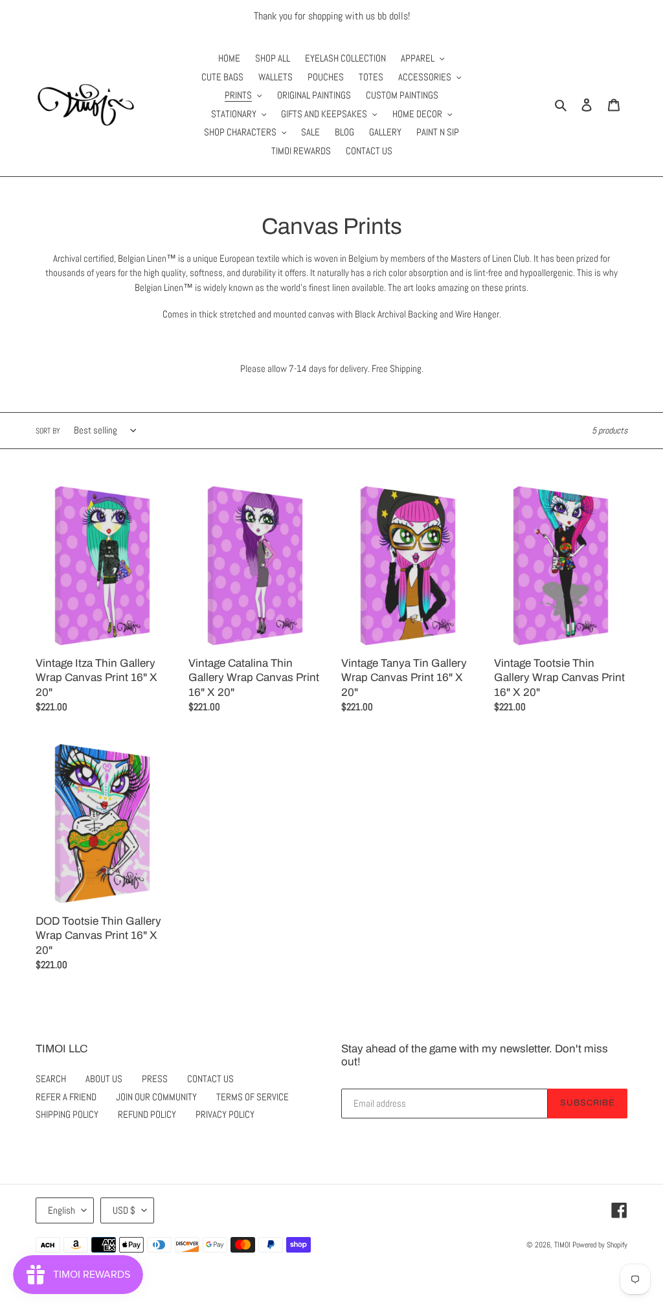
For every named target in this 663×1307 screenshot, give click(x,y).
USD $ (124, 1210)
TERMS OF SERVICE (252, 1097)
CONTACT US (210, 1078)
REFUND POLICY (147, 1114)
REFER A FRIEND (66, 1097)
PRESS (155, 1078)
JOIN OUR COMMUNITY (156, 1097)
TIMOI (562, 1245)
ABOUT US (103, 1078)
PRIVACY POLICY (225, 1114)
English (61, 1210)
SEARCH (51, 1078)
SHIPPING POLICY (67, 1114)
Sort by (48, 431)
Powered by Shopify (599, 1245)
